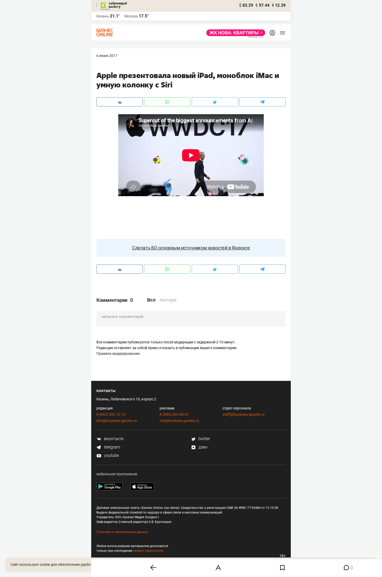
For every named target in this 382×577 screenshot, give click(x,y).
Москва (131, 16)
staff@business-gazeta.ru (243, 414)
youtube (111, 455)
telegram (111, 447)
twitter (203, 438)
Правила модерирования (118, 353)
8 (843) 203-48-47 (174, 414)
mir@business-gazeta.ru (179, 421)
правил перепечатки (148, 551)
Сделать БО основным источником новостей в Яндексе (191, 248)
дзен (202, 447)
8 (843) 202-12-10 (111, 414)
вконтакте (113, 438)
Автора (168, 300)
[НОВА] (234, 32)
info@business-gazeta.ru (116, 421)
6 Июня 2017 (106, 56)
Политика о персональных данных (122, 532)
